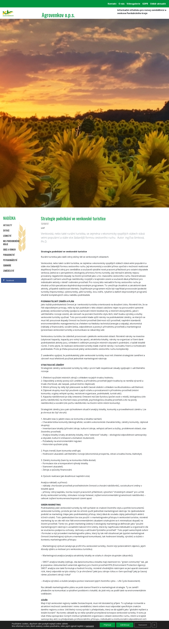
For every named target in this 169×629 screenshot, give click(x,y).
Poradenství (9, 254)
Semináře (7, 265)
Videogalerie (133, 3)
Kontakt (112, 3)
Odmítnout (124, 625)
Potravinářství (10, 260)
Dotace (6, 230)
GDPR (145, 3)
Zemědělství (8, 270)
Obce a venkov (9, 249)
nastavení (90, 626)
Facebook (10, 280)
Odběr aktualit (158, 3)
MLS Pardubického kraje (11, 242)
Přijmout (107, 625)
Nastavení (142, 625)
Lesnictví (7, 235)
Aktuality (7, 225)
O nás (122, 3)
